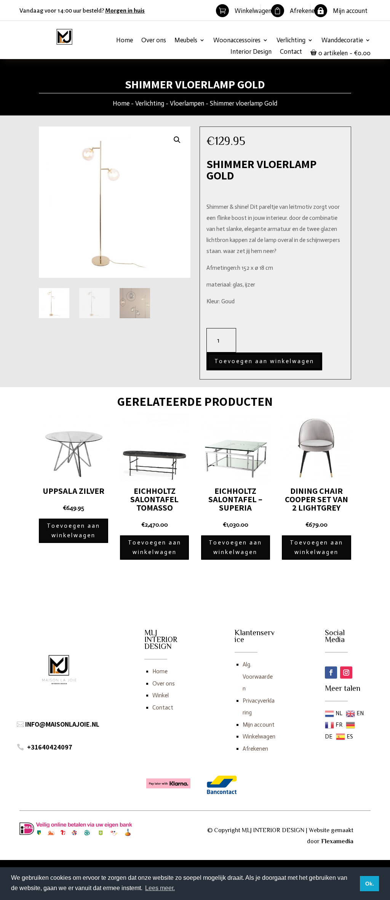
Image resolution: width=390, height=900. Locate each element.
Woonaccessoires (237, 40)
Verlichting (291, 40)
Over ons (153, 40)
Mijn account (259, 724)
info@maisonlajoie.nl (62, 724)
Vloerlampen (187, 103)
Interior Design (251, 52)
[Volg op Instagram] (346, 672)
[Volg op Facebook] (331, 672)
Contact (291, 52)
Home (124, 40)
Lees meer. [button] (160, 888)
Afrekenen (255, 748)
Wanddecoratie (342, 40)
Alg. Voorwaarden (258, 676)
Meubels (185, 40)
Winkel (160, 695)
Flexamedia (337, 841)
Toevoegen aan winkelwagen (264, 361)
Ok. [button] (369, 884)
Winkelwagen (259, 736)
